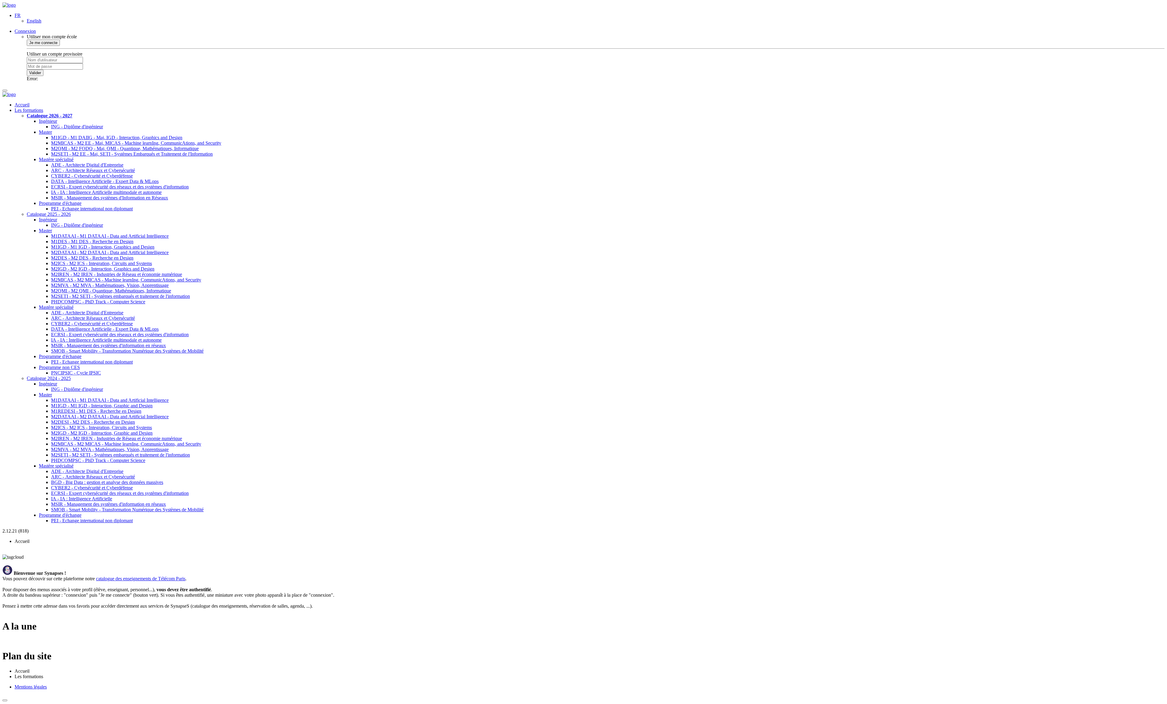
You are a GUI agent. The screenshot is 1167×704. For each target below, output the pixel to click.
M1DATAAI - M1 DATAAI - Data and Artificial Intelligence (110, 236)
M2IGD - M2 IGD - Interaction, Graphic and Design (102, 433)
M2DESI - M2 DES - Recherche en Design (93, 422)
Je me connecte (43, 42)
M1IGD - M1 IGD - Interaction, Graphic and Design (102, 405)
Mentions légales (31, 686)
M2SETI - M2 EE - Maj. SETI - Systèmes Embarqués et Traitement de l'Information (132, 154)
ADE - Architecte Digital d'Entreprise (87, 164)
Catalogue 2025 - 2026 (49, 214)
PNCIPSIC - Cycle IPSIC (76, 372)
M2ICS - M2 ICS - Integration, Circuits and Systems (101, 263)
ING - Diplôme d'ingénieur (77, 126)
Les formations (29, 110)
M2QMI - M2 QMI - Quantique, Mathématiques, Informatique (111, 290)
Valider (35, 73)
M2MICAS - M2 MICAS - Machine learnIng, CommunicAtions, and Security (126, 279)
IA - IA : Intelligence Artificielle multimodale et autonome (106, 192)
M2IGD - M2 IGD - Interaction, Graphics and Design (102, 268)
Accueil (22, 104)
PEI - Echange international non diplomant (92, 208)
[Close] (4, 700)
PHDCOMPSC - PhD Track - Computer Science (98, 301)
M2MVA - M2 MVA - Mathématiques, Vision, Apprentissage (110, 285)
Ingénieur (48, 121)
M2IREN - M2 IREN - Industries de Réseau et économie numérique (116, 274)
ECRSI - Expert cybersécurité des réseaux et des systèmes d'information (120, 186)
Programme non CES (59, 367)
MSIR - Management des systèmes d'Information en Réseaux (109, 197)
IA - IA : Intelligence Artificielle (81, 498)
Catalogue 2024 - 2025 (49, 378)
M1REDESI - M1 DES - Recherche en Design (96, 411)
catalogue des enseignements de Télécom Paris (140, 578)
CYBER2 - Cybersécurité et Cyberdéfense (92, 175)
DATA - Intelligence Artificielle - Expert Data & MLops (105, 181)
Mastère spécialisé (56, 159)
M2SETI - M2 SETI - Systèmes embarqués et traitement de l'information (120, 296)
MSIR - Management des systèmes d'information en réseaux (108, 345)
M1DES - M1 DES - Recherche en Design (92, 241)
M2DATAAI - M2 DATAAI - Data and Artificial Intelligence (110, 252)
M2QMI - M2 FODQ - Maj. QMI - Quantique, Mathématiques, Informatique (125, 148)
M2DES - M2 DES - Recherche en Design (92, 258)
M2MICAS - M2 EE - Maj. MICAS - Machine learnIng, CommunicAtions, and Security (136, 143)
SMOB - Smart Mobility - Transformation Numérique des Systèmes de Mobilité (127, 351)
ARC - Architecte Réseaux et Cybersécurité (93, 170)
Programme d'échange (60, 203)
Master (45, 132)
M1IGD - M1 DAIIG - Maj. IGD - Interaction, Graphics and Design (116, 137)
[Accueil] (9, 5)
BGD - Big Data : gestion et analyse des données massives (107, 482)
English (34, 20)
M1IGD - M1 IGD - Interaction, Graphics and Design (102, 247)
